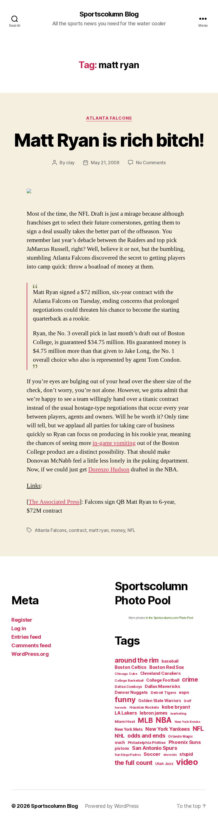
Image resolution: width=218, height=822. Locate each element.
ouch (120, 742)
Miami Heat (125, 721)
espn (184, 692)
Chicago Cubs (126, 674)
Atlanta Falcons (109, 118)
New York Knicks (187, 722)
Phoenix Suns (185, 742)
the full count (134, 762)
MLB (145, 720)
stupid (186, 754)
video (187, 762)
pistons (122, 748)
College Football (162, 680)
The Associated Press (54, 502)
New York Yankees (167, 729)
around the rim (137, 660)
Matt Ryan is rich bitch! (109, 140)
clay (70, 162)
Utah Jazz (164, 763)
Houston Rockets (144, 707)
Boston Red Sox (166, 667)
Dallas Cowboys (128, 686)
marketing (178, 713)
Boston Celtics (130, 667)
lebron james (153, 713)
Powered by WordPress (112, 806)
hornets (121, 707)
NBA (164, 720)
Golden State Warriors (159, 700)
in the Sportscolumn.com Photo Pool (169, 617)
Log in (18, 628)
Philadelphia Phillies (147, 742)
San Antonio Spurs (154, 748)
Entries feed (26, 637)
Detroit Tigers (163, 692)
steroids (170, 755)
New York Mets (129, 729)
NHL (120, 736)
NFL (131, 530)
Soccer (152, 754)
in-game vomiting (114, 443)
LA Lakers (126, 713)
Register (21, 620)
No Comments (151, 162)
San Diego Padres (128, 755)
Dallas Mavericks (162, 686)
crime (190, 679)
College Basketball (129, 680)
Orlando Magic (180, 736)
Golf (187, 701)
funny (125, 699)
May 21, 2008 (105, 162)
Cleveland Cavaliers (160, 673)
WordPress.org (30, 654)
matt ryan (99, 530)
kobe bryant (176, 707)
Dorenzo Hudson (108, 469)
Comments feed (31, 645)
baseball (170, 661)
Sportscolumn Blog (108, 14)
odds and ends (146, 735)
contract (77, 530)
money (118, 530)
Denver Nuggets (131, 692)
